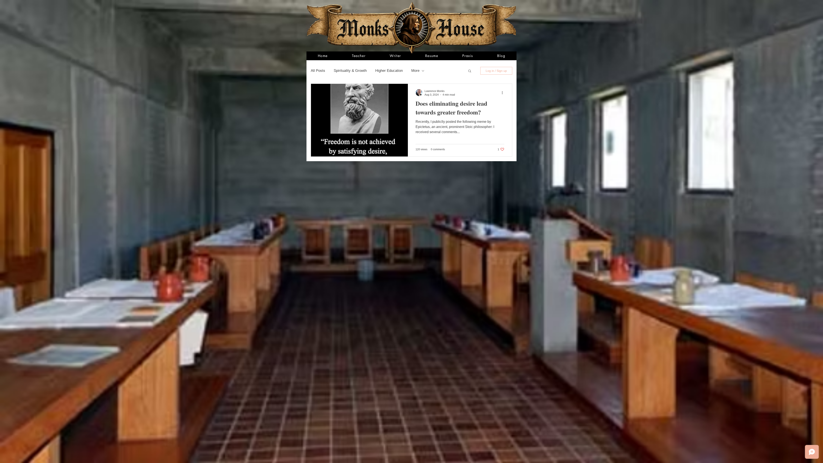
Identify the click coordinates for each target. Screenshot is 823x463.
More (415, 71)
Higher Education (389, 71)
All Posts (318, 71)
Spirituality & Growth (350, 71)
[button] (470, 71)
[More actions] (503, 92)
